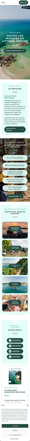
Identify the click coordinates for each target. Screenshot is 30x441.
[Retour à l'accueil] (4, 2)
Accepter (15, 426)
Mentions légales (14, 438)
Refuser (15, 430)
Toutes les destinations (13, 50)
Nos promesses (13, 196)
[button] (27, 405)
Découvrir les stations (10, 129)
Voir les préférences (15, 435)
